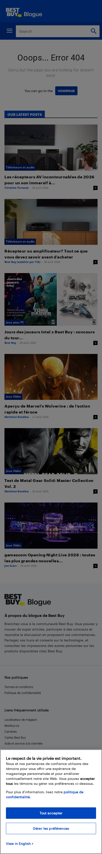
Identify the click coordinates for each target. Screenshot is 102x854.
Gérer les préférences (51, 828)
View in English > (19, 843)
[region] (51, 801)
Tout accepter (51, 813)
